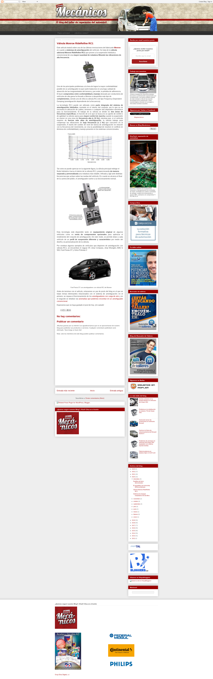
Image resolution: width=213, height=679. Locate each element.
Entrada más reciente (66, 391)
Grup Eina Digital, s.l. (62, 674)
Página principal (63, 33)
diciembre (136, 479)
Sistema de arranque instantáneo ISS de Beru (141, 494)
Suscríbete (143, 61)
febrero (135, 514)
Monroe (117, 48)
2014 (133, 533)
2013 (133, 536)
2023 (133, 469)
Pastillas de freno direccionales (138, 482)
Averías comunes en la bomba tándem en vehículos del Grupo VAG (147, 400)
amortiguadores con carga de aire (105, 296)
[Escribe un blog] (63, 310)
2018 (133, 523)
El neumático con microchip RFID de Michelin (141, 486)
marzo (135, 512)
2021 (133, 474)
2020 (133, 477)
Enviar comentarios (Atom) (95, 398)
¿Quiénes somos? (81, 33)
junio (135, 509)
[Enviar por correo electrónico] (61, 310)
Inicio (92, 391)
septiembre (137, 504)
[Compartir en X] (66, 310)
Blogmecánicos (139, 117)
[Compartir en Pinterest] (70, 310)
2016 (133, 528)
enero (135, 517)
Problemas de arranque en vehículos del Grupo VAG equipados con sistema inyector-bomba (147, 443)
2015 (133, 530)
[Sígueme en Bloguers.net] (140, 571)
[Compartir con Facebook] (68, 310)
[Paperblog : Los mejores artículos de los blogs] (135, 548)
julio (134, 506)
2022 (133, 471)
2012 (133, 538)
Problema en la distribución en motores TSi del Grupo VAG (147, 411)
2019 (133, 520)
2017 (133, 525)
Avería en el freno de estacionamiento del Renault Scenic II (147, 432)
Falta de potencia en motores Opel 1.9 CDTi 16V (147, 452)
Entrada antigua (116, 391)
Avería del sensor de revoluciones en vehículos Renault (147, 421)
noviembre (136, 499)
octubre (135, 501)
